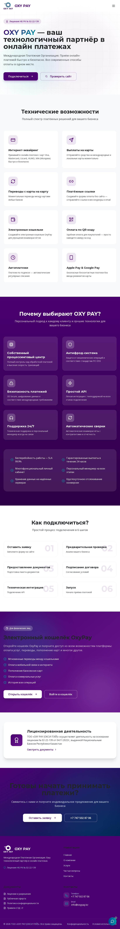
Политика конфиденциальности (23, 903)
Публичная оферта (16, 898)
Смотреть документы (40, 749)
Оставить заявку (40, 818)
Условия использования (104, 924)
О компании (69, 860)
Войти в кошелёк (60, 694)
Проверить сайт (61, 76)
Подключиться (18, 76)
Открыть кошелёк (20, 694)
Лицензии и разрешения (19, 893)
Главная (68, 855)
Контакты (68, 876)
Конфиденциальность (78, 924)
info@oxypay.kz (79, 904)
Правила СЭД (13, 908)
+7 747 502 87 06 (80, 818)
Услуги (67, 865)
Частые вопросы (72, 870)
